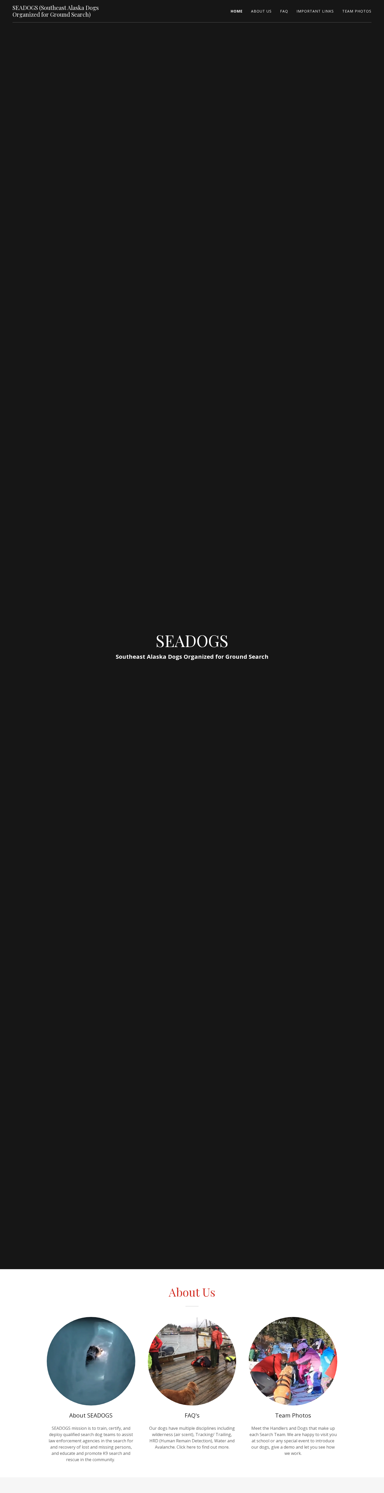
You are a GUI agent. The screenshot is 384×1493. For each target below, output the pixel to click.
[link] (68, 15)
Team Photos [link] (356, 11)
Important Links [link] (315, 11)
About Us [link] (261, 11)
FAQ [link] (284, 11)
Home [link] (237, 11)
